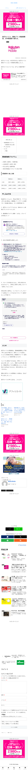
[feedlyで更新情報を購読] (13, 484)
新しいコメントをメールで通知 (10, 721)
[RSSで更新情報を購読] (15, 484)
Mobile (4, 490)
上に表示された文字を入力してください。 (12, 716)
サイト (3, 705)
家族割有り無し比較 (9, 144)
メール (3, 700)
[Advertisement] (14, 99)
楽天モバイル (10, 490)
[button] (25, 408)
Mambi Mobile (12, 481)
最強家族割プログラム (9, 142)
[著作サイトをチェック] (9, 484)
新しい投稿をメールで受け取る (10, 723)
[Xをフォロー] (11, 484)
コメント (4, 680)
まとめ (5, 148)
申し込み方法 (7, 146)
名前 (3, 695)
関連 (6, 150)
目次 (7, 139)
